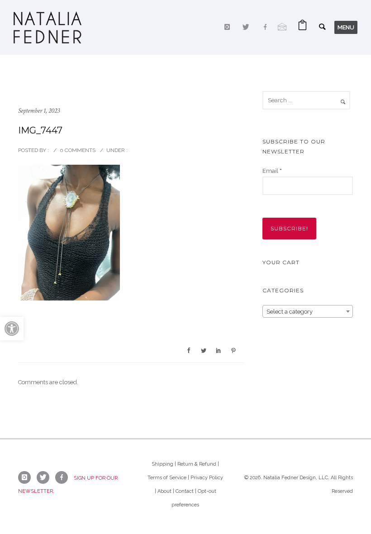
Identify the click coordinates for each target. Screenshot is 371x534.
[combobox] (307, 311)
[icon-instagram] (229, 27)
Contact (185, 491)
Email (272, 170)
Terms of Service (166, 478)
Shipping (162, 464)
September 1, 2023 (39, 110)
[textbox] (307, 311)
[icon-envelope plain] (282, 27)
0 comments (77, 150)
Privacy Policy (206, 478)
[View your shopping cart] (302, 27)
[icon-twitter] (248, 27)
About (164, 491)
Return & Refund (196, 464)
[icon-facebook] (267, 27)
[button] (12, 328)
